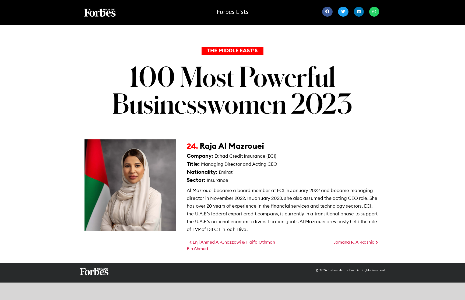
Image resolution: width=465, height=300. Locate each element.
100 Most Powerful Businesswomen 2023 (232, 89)
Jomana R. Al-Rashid (354, 242)
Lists (232, 12)
